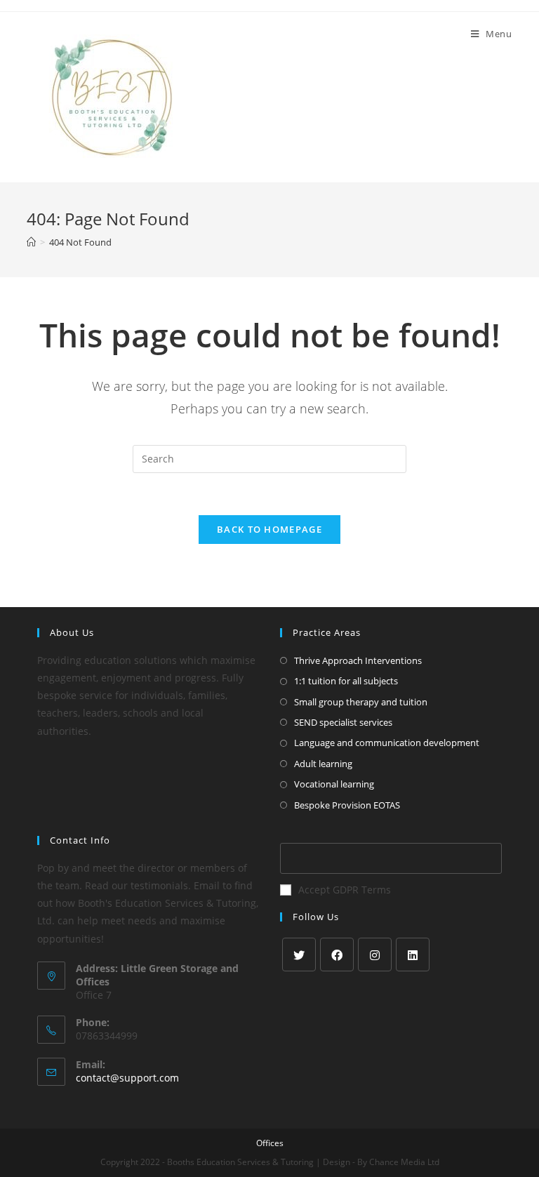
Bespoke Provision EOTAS (347, 805)
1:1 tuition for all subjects (346, 680)
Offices (270, 1143)
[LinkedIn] (413, 954)
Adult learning (323, 763)
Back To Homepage (269, 529)
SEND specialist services (343, 722)
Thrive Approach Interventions (358, 660)
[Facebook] (337, 954)
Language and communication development (386, 742)
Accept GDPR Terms (344, 889)
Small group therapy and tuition (360, 702)
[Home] (31, 242)
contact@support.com (127, 1077)
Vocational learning (334, 784)
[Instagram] (375, 954)
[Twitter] (299, 954)
